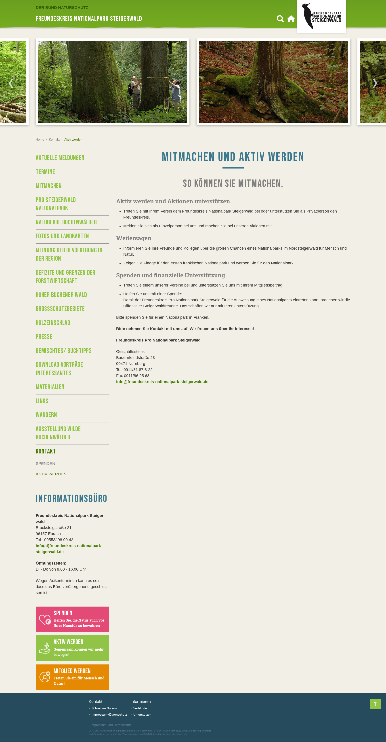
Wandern (46, 415)
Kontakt (54, 139)
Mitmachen (49, 186)
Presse (44, 337)
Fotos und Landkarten (62, 236)
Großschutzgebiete (60, 309)
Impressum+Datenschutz (109, 714)
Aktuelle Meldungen (60, 158)
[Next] (375, 83)
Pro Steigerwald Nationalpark (56, 204)
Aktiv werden (51, 474)
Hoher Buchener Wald (61, 295)
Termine (45, 172)
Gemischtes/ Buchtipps (64, 351)
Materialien (50, 387)
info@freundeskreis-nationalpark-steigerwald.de (162, 381)
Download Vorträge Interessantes (59, 369)
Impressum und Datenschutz (110, 725)
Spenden (45, 463)
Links (42, 401)
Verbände (139, 708)
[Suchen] (280, 18)
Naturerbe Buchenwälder (66, 222)
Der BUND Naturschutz (62, 7)
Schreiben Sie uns (104, 708)
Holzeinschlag (53, 323)
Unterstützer (141, 714)
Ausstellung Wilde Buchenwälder (58, 433)
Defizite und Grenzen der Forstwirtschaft (65, 277)
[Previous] (11, 83)
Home (40, 139)
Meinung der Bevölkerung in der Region (69, 254)
